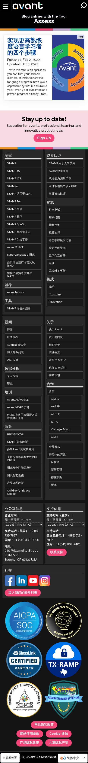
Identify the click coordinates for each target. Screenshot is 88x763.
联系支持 (56, 552)
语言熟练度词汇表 (60, 240)
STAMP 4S (13, 171)
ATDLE (55, 414)
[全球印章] (63, 621)
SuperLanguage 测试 (21, 254)
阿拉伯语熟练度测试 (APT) (19, 275)
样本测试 (54, 210)
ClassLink (55, 294)
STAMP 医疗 (14, 216)
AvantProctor (15, 292)
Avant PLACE (15, 247)
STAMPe (12, 186)
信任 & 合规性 (57, 367)
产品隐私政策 (15, 483)
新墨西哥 (56, 469)
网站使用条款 (29, 734)
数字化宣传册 (57, 255)
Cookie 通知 (58, 734)
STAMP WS (14, 178)
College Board (60, 429)
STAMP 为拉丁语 (17, 239)
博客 (10, 329)
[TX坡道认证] (63, 661)
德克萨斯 (56, 477)
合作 (51, 391)
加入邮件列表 (15, 352)
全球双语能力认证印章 (63, 186)
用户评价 (54, 344)
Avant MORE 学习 (18, 407)
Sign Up (44, 138)
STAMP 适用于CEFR (19, 193)
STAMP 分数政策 (17, 441)
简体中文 (73, 758)
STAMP (11, 163)
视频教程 (54, 232)
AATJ (54, 437)
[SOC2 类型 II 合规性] (24, 621)
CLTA (54, 421)
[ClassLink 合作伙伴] (24, 661)
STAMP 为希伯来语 (19, 232)
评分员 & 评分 (57, 360)
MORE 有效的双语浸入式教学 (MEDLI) (22, 417)
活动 (51, 263)
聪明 (51, 286)
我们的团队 (56, 337)
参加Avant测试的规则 (20, 449)
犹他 (54, 485)
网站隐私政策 (15, 434)
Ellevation (55, 302)
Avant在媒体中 (16, 344)
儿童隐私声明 (58, 743)
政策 (8, 427)
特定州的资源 (57, 248)
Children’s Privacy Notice (18, 492)
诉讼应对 (12, 360)
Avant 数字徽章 (58, 171)
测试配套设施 (15, 475)
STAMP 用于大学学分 (62, 163)
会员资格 (54, 447)
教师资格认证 (57, 193)
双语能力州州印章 (60, 178)
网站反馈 (54, 375)
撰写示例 (54, 225)
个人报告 (12, 376)
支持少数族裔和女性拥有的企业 (22, 459)
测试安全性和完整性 (19, 467)
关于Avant (55, 329)
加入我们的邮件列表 (22, 593)
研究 (10, 383)
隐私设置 (11, 757)
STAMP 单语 (14, 209)
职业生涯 (54, 352)
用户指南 (54, 217)
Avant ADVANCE (17, 399)
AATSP (55, 406)
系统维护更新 (57, 271)
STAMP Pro (14, 201)
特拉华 (55, 462)
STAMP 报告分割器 (19, 308)
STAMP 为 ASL (16, 224)
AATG (55, 399)
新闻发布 (12, 337)
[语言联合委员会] (24, 700)
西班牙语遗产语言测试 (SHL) (21, 264)
